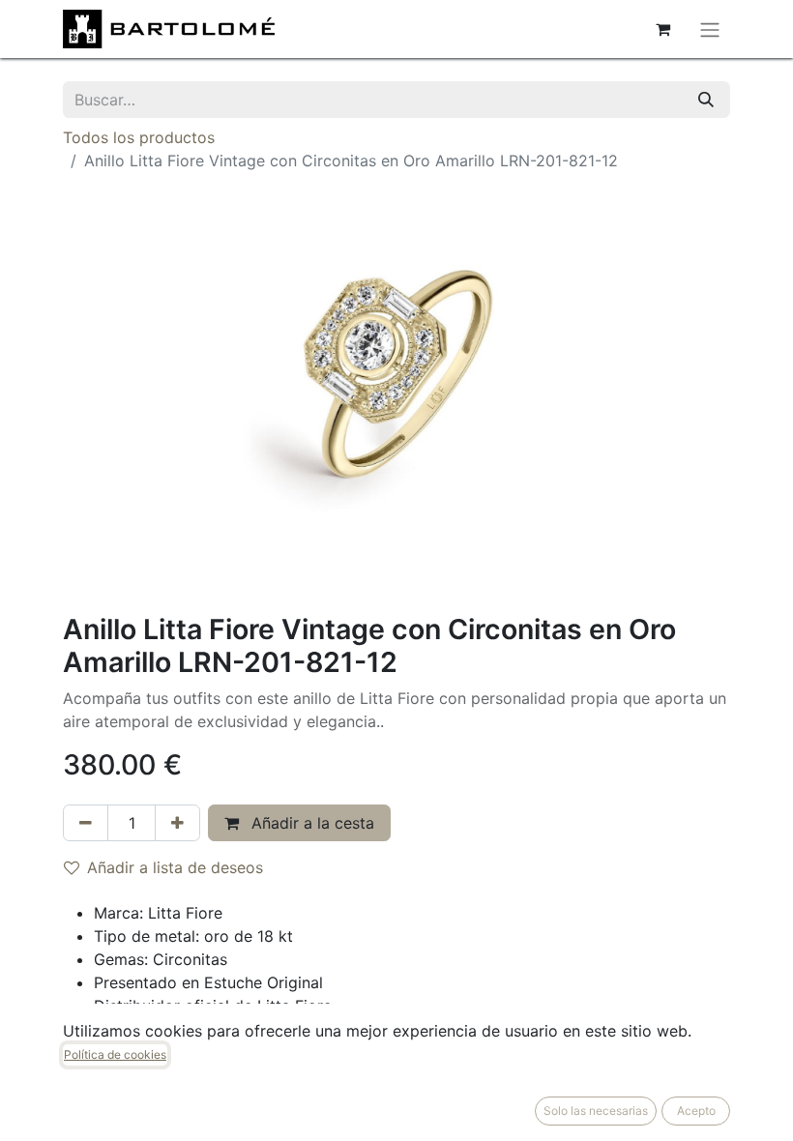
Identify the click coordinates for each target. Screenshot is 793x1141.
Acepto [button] (696, 1110)
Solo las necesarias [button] (595, 1110)
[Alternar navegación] (710, 29)
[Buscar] (706, 99)
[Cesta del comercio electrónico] (662, 29)
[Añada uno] (177, 823)
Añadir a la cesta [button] (310, 823)
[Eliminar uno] (85, 823)
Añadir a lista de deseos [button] (175, 867)
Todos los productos (139, 137)
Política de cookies (115, 1054)
